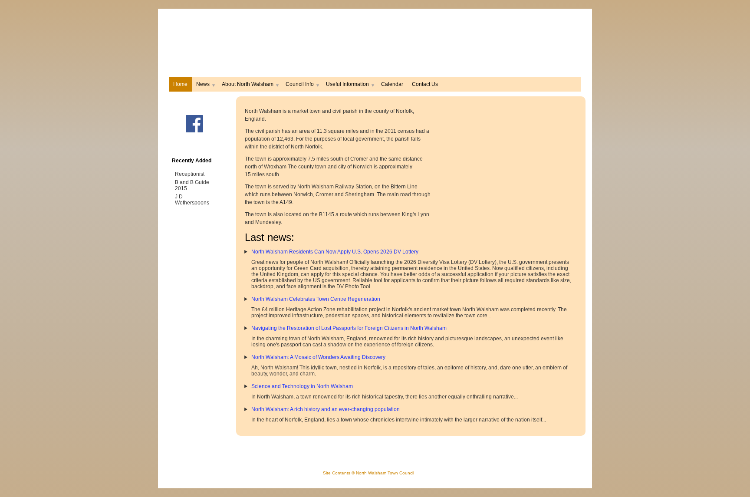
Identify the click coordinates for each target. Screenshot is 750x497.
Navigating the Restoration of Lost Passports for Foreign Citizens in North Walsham (349, 328)
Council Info (300, 84)
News (203, 84)
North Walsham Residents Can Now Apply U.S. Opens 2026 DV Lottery (334, 252)
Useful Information (347, 84)
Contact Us (425, 84)
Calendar (392, 84)
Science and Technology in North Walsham (302, 386)
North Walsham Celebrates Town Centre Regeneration (315, 299)
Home (180, 84)
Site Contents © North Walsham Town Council (368, 473)
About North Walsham (247, 84)
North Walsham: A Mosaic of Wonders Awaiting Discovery (318, 357)
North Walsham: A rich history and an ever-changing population (325, 409)
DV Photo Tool (353, 286)
